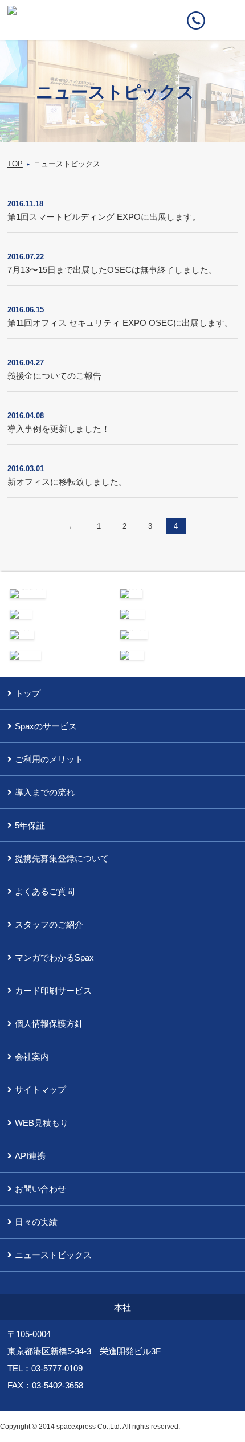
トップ (27, 693)
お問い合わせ (40, 1189)
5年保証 (30, 825)
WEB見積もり (41, 1123)
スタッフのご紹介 (49, 924)
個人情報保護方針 (49, 1023)
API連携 (30, 1156)
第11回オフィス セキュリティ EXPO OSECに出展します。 (120, 323)
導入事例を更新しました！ (58, 429)
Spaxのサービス (46, 726)
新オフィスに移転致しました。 (67, 482)
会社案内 (32, 1056)
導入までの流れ (45, 792)
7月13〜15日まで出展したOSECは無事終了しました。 (112, 270)
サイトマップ (40, 1089)
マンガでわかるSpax (54, 957)
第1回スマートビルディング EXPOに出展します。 (104, 217)
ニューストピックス (53, 1255)
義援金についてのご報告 (54, 376)
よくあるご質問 (45, 891)
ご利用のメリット (49, 759)
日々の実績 (36, 1222)
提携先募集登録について (62, 858)
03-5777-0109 (57, 1368)
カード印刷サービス (53, 990)
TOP (15, 164)
